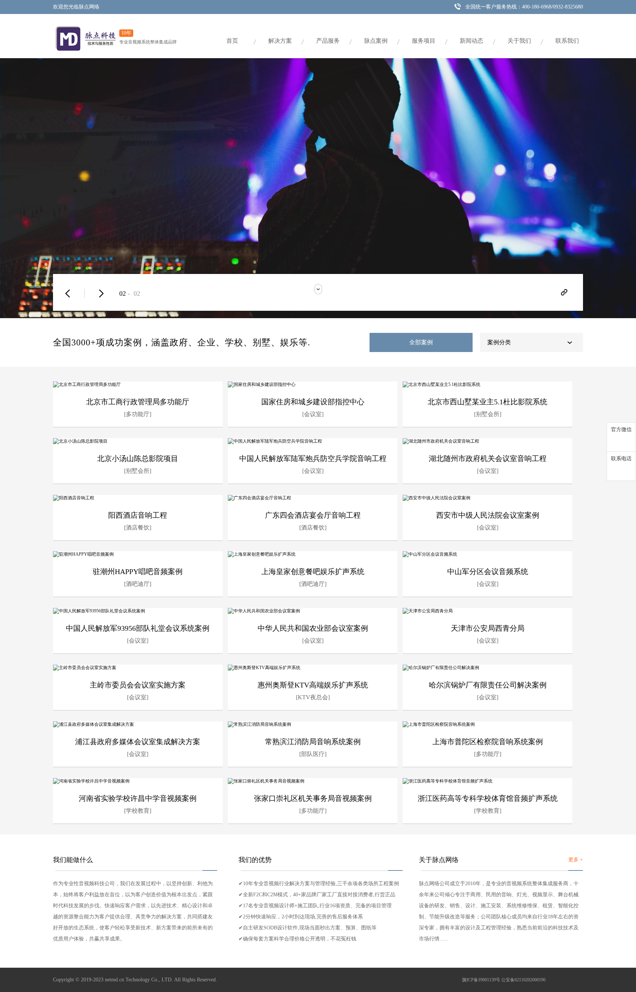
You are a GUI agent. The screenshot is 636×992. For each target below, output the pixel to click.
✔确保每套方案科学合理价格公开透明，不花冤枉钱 (297, 939)
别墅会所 (487, 414)
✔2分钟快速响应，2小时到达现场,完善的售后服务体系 (301, 916)
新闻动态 (471, 41)
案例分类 (499, 342)
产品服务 (328, 41)
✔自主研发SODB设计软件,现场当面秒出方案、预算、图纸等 (308, 928)
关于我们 (519, 41)
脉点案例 (376, 41)
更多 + (575, 859)
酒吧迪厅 (137, 584)
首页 (232, 41)
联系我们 (567, 41)
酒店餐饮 (137, 527)
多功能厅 (137, 414)
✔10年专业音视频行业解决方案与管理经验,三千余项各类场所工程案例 (319, 883)
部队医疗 (313, 754)
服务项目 (423, 41)
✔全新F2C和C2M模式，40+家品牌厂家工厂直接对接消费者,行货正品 (317, 894)
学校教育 (137, 811)
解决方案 (280, 41)
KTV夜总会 (313, 697)
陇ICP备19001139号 (481, 979)
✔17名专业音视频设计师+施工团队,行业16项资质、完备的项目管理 (315, 905)
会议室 (313, 414)
